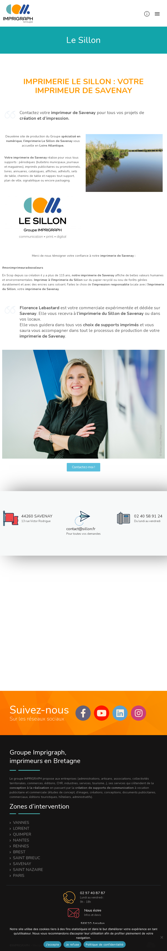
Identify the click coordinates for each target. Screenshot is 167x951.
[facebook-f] (83, 713)
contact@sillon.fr (80, 528)
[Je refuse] (161, 937)
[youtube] (101, 713)
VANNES (21, 822)
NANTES (21, 840)
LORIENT (21, 828)
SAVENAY (22, 863)
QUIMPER (22, 834)
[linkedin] (120, 713)
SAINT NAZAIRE (28, 869)
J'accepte (52, 944)
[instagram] (138, 713)
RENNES (21, 846)
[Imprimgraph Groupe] (19, 13)
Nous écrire (92, 910)
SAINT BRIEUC (26, 858)
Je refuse (72, 944)
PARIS (18, 875)
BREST (19, 852)
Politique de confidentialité (105, 944)
